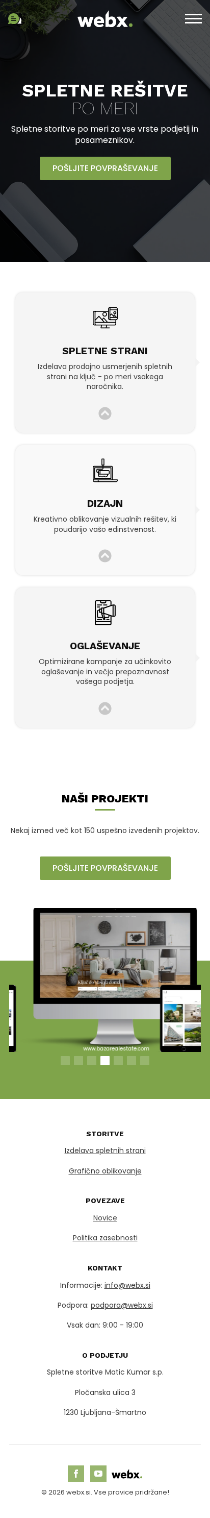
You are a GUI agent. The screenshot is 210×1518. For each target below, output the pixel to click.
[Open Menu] (193, 18)
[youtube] (98, 1473)
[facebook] (76, 1473)
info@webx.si (127, 1285)
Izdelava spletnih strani (105, 1150)
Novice (105, 1218)
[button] (65, 1060)
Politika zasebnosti (105, 1238)
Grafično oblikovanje (105, 1171)
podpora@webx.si (122, 1305)
